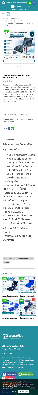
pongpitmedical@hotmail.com (17, 2)
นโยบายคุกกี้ (9, 388)
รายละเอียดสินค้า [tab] (9, 139)
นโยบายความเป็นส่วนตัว (25, 386)
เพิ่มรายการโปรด (10, 114)
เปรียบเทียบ (25, 114)
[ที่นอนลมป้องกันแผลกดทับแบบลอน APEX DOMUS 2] (19, 46)
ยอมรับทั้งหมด (23, 392)
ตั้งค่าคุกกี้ (13, 392)
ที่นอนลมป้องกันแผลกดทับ (18, 119)
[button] (30, 14)
